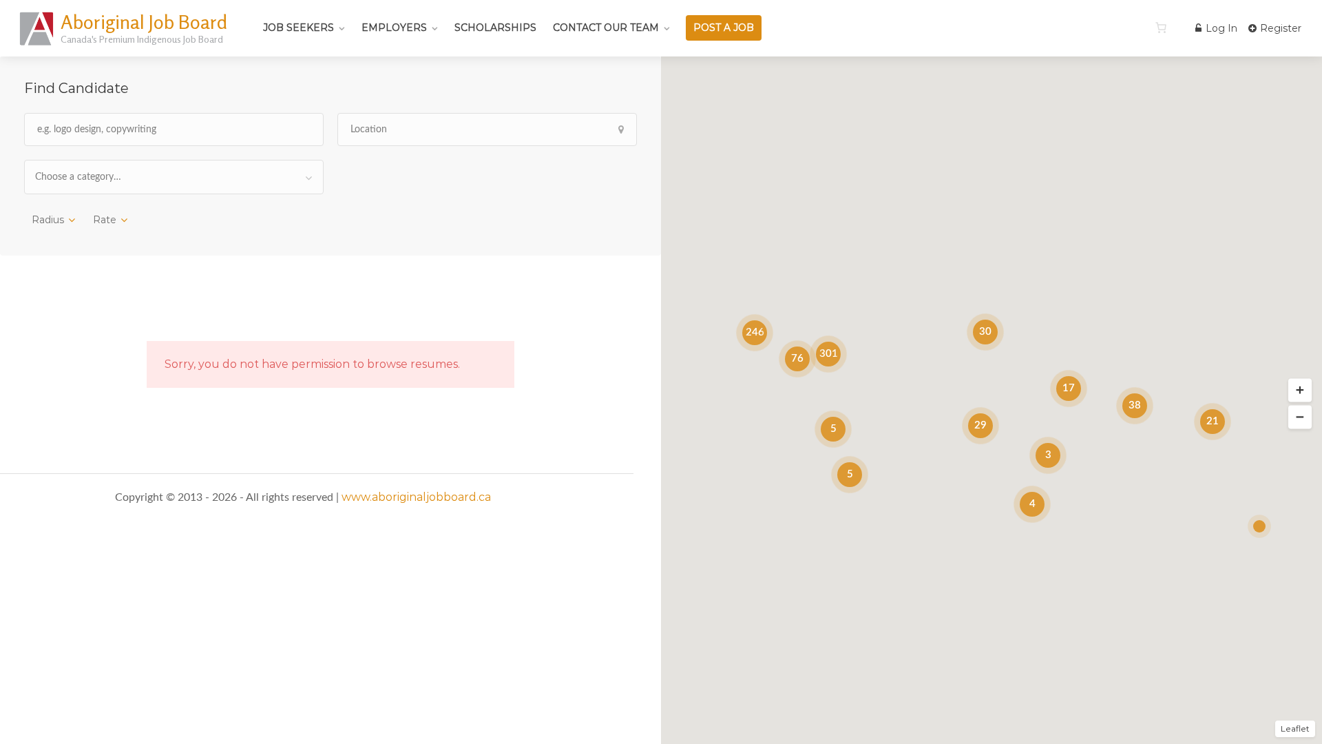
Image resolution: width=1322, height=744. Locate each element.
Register (1279, 28)
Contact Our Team (606, 27)
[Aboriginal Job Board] (37, 44)
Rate (104, 220)
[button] (1300, 390)
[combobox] (174, 177)
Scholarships (495, 27)
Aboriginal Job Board (144, 22)
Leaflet (1295, 728)
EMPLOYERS (394, 27)
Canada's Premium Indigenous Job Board (142, 39)
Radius (48, 220)
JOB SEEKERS (298, 27)
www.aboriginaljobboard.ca (416, 497)
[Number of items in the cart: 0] (1161, 27)
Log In (1220, 28)
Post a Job (723, 27)
